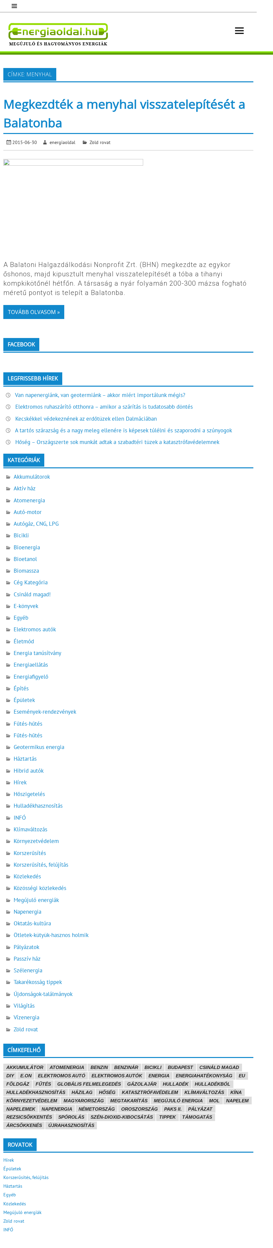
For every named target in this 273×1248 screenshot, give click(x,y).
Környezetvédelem (36, 841)
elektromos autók (117, 1075)
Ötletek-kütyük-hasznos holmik (51, 935)
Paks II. (173, 1109)
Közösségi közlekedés (40, 888)
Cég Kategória (31, 582)
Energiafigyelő (31, 676)
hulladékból (212, 1084)
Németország (97, 1109)
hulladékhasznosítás (35, 1092)
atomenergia (67, 1067)
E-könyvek (26, 606)
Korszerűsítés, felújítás (41, 864)
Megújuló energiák (36, 900)
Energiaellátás (31, 664)
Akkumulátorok (32, 476)
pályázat (200, 1109)
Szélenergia (28, 970)
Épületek (24, 700)
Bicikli (21, 535)
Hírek (20, 782)
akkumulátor (24, 1067)
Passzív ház (27, 958)
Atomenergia (29, 500)
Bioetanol (25, 559)
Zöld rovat (100, 142)
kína (236, 1092)
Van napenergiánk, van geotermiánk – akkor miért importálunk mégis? (100, 395)
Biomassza (26, 570)
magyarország (84, 1100)
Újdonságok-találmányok (43, 994)
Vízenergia (26, 1017)
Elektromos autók (35, 629)
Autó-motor (28, 512)
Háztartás (25, 758)
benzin (99, 1067)
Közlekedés (27, 876)
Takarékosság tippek (38, 982)
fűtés (43, 1084)
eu (242, 1075)
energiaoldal (62, 142)
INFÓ (20, 817)
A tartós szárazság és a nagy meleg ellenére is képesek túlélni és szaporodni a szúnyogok (123, 430)
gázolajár (141, 1084)
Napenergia (27, 911)
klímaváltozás (204, 1092)
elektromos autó (61, 1075)
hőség (107, 1092)
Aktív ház (25, 488)
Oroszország (139, 1109)
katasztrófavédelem (150, 1092)
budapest (180, 1067)
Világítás (24, 1005)
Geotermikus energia (39, 747)
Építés (21, 688)
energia (158, 1075)
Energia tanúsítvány (37, 653)
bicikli (152, 1067)
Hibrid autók (29, 770)
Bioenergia (27, 547)
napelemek (20, 1109)
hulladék (175, 1084)
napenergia (57, 1109)
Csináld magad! (32, 594)
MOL (214, 1100)
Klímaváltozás (30, 829)
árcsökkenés (24, 1125)
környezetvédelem (31, 1100)
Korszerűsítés (30, 853)
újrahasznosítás (71, 1125)
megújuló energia (178, 1100)
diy (10, 1075)
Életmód (24, 641)
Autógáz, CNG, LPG (36, 523)
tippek (167, 1117)
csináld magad (219, 1067)
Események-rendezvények (45, 711)
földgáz (17, 1084)
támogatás (197, 1117)
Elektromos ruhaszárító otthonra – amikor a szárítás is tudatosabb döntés (104, 406)
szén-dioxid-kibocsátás (122, 1117)
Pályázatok (26, 947)
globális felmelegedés (89, 1084)
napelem (237, 1100)
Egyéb (21, 617)
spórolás (71, 1117)
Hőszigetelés (29, 794)
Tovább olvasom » (34, 312)
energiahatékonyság (204, 1075)
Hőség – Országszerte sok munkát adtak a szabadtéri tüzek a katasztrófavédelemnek (117, 442)
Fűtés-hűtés (28, 723)
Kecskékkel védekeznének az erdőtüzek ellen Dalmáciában (86, 418)
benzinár (126, 1067)
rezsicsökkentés (29, 1117)
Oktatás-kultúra (32, 923)
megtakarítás (128, 1100)
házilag (82, 1092)
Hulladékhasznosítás (38, 805)
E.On (26, 1075)
